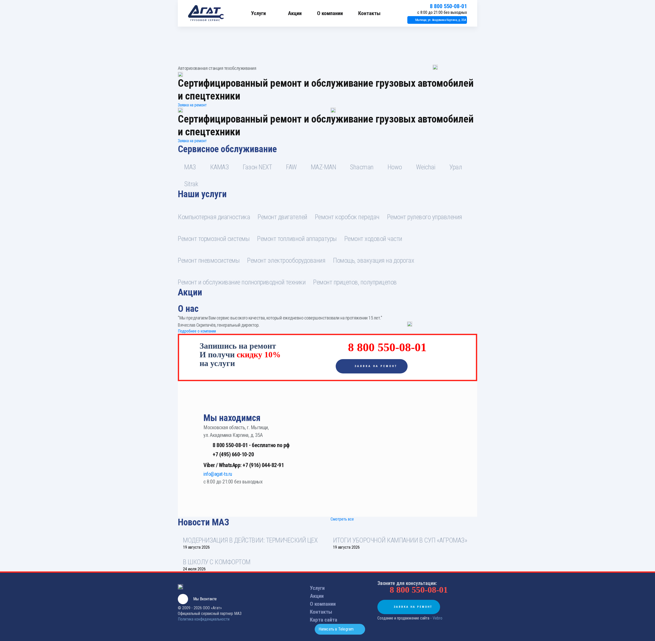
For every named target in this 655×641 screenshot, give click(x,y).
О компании (330, 13)
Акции (295, 13)
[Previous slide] (185, 298)
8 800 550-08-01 (448, 6)
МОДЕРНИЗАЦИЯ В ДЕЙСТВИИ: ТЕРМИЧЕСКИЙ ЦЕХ (250, 540)
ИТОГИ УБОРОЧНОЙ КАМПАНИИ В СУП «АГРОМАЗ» (400, 540)
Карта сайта (323, 620)
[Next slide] (470, 298)
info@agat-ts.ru (217, 474)
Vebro (437, 618)
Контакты (369, 13)
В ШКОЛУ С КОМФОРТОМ (216, 562)
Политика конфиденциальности (204, 619)
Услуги (258, 13)
